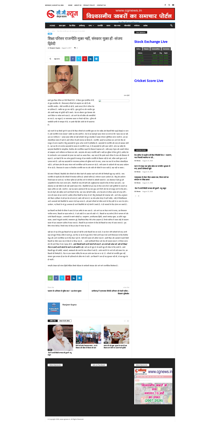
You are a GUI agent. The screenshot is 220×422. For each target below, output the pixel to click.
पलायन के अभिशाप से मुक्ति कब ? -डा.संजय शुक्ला (64, 291)
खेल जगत (117, 25)
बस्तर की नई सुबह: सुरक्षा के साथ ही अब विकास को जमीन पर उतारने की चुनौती (115, 346)
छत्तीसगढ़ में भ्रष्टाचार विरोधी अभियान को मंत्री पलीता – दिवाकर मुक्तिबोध (110, 292)
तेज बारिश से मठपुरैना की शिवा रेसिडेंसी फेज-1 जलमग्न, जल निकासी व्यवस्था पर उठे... (153, 156)
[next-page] (128, 321)
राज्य (90, 25)
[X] (169, 5)
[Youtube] (173, 5)
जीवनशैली (127, 25)
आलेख (145, 25)
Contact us (101, 5)
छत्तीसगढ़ (82, 25)
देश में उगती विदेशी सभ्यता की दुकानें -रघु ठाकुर (60, 354)
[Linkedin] (90, 58)
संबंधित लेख (53, 321)
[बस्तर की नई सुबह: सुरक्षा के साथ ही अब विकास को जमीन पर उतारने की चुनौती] (116, 334)
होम (48, 31)
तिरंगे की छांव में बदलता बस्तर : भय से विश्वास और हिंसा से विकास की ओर (86, 346)
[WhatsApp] (67, 58)
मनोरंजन (137, 25)
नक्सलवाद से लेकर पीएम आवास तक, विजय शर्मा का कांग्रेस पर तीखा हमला (151, 178)
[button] (171, 25)
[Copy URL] (102, 58)
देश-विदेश (72, 25)
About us (77, 5)
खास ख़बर (62, 25)
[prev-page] (125, 321)
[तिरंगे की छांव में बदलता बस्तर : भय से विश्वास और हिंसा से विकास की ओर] (88, 334)
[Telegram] (96, 58)
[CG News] (62, 14)
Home (70, 5)
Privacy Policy (89, 5)
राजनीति (100, 25)
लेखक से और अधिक (64, 321)
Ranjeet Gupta (55, 48)
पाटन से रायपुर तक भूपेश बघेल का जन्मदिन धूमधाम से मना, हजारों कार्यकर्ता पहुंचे (152, 167)
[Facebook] (165, 5)
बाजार (108, 25)
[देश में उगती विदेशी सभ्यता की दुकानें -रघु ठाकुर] (60, 338)
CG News (137, 161)
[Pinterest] (84, 58)
